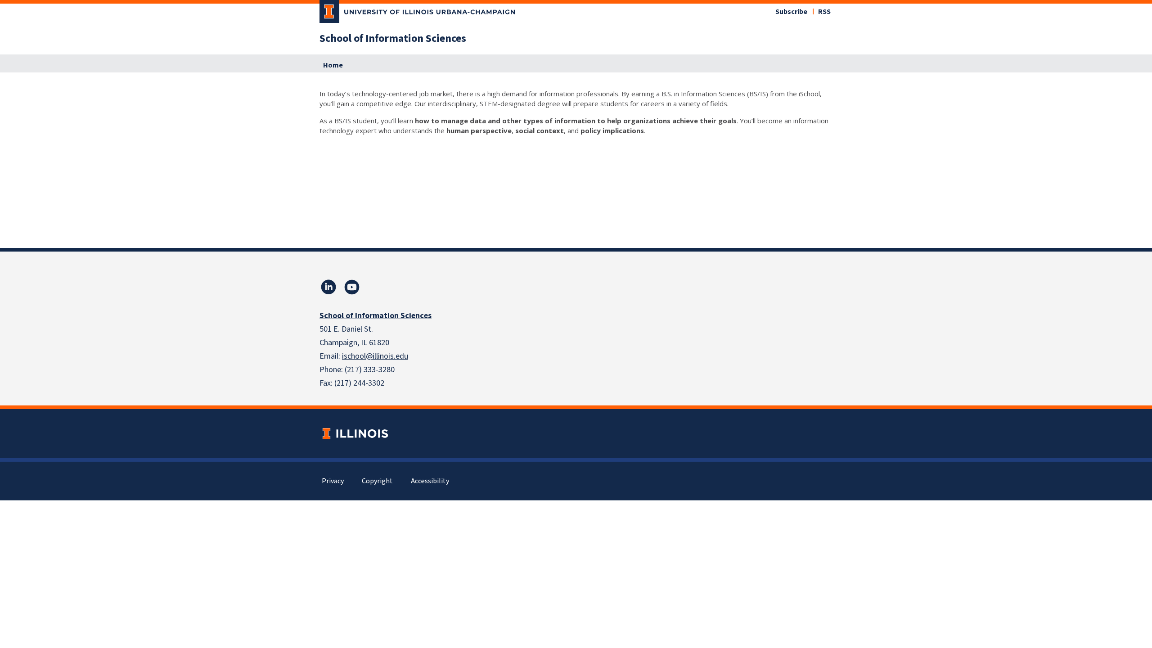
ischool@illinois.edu (375, 356)
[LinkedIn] (328, 287)
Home (333, 65)
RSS (824, 12)
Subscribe (791, 12)
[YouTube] (352, 287)
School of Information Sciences (393, 38)
